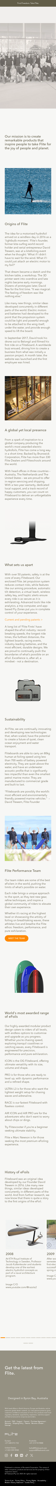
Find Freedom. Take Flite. (28, 3)
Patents (27, 1423)
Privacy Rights (31, 1480)
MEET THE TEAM (16, 938)
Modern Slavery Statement (14, 1482)
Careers (26, 1421)
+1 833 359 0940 (12, 1450)
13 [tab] (31, 1343)
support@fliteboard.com (39, 1450)
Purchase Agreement (38, 1421)
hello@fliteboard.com (38, 1448)
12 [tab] (25, 1343)
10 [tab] (48, 1337)
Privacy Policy (20, 1480)
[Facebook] (11, 1455)
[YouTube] (16, 1455)
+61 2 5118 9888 (36, 1443)
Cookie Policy (29, 1482)
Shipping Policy (18, 1423)
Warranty (8, 1423)
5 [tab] (23, 1337)
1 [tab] (3, 1337)
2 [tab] (8, 1337)
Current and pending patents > (24, 619)
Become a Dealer (38, 1423)
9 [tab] (43, 1337)
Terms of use (9, 1480)
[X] (31, 1455)
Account (7, 1421)
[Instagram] (6, 1455)
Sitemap (7, 1425)
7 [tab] (33, 1337)
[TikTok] (26, 1455)
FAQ (13, 1421)
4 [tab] (18, 1337)
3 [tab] (13, 1337)
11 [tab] (53, 1337)
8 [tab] (38, 1337)
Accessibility (41, 1480)
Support (19, 1421)
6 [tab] (28, 1337)
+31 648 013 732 (12, 1443)
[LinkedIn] (21, 1455)
